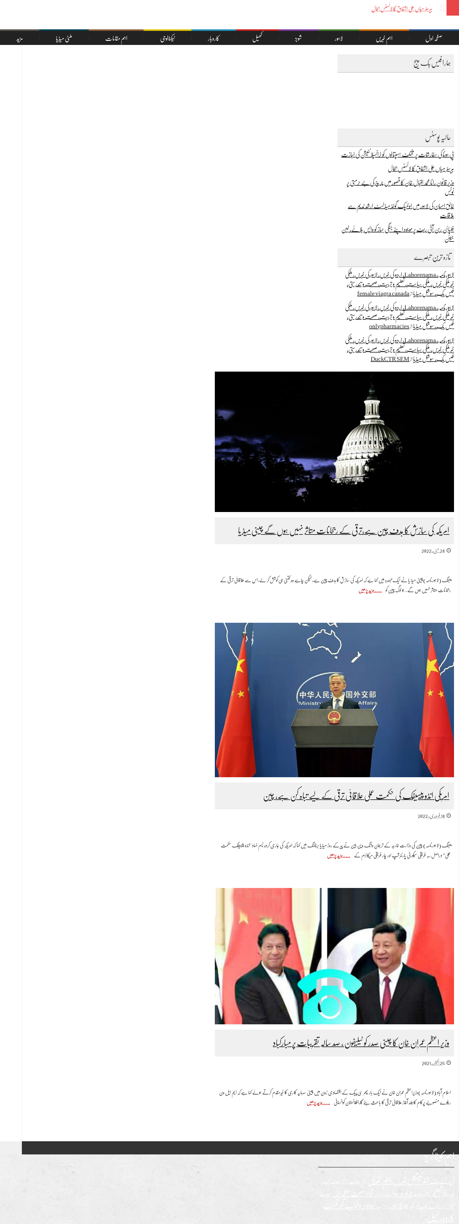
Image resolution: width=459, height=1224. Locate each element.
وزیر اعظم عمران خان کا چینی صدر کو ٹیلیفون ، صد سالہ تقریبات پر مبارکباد (361, 1043)
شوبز (298, 38)
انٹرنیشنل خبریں (410, 1180)
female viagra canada (383, 293)
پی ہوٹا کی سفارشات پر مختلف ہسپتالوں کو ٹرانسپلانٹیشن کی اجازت (397, 154)
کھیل (257, 38)
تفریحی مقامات (422, 1194)
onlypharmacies (389, 326)
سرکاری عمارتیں (383, 1194)
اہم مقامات (116, 38)
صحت (357, 1193)
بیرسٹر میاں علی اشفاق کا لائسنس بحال (421, 168)
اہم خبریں (384, 38)
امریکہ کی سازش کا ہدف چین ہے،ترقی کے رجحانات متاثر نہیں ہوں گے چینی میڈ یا (343, 530)
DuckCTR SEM (390, 359)
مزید (20, 38)
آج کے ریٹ (442, 1181)
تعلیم (436, 1194)
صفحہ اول (433, 38)
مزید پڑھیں (366, 590)
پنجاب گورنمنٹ (341, 1205)
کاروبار (214, 38)
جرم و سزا (402, 1193)
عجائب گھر (421, 1206)
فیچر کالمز (408, 1206)
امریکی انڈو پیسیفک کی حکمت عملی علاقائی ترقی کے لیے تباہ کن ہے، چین (356, 796)
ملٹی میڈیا (64, 38)
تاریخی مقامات (339, 1182)
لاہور (339, 38)
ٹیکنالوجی (167, 38)
